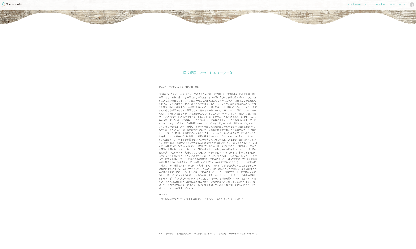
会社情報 (392, 4)
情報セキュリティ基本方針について (243, 234)
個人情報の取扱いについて (204, 234)
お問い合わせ (403, 4)
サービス (368, 4)
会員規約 (222, 234)
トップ (349, 4)
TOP (160, 234)
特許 (384, 4)
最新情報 (358, 4)
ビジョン (377, 4)
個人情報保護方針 (184, 234)
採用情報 (169, 234)
